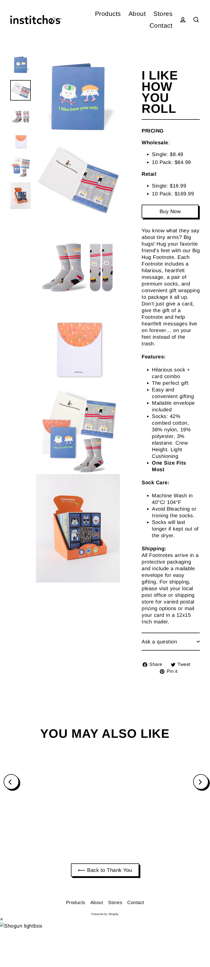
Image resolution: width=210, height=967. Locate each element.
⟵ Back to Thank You (105, 870)
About (137, 13)
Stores (162, 13)
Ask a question (159, 641)
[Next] (200, 781)
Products (108, 13)
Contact (161, 25)
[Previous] (11, 781)
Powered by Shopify (105, 914)
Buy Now (170, 211)
